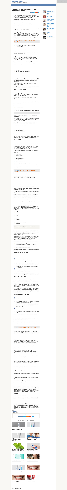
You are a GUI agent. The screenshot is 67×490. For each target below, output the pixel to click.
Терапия (14, 4)
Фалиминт (48, 32)
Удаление (37, 4)
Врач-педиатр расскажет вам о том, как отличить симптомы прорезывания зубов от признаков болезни (50, 25)
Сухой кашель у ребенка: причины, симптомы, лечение (50, 29)
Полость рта (22, 4)
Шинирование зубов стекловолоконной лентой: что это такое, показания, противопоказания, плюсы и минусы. (51, 12)
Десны (46, 4)
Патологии (32, 4)
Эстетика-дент (27, 4)
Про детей (41, 4)
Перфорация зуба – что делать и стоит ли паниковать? (50, 16)
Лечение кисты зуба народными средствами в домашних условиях (50, 37)
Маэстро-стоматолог (18, 1)
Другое (49, 4)
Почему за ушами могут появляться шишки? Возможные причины (50, 20)
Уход (17, 4)
